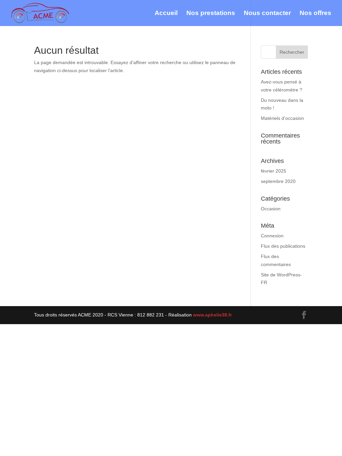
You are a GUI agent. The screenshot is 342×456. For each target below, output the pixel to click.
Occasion (271, 208)
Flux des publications (283, 246)
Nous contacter (267, 13)
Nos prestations (210, 13)
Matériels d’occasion (282, 118)
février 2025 (273, 171)
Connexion (272, 235)
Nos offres (315, 13)
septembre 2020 (278, 181)
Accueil (166, 13)
